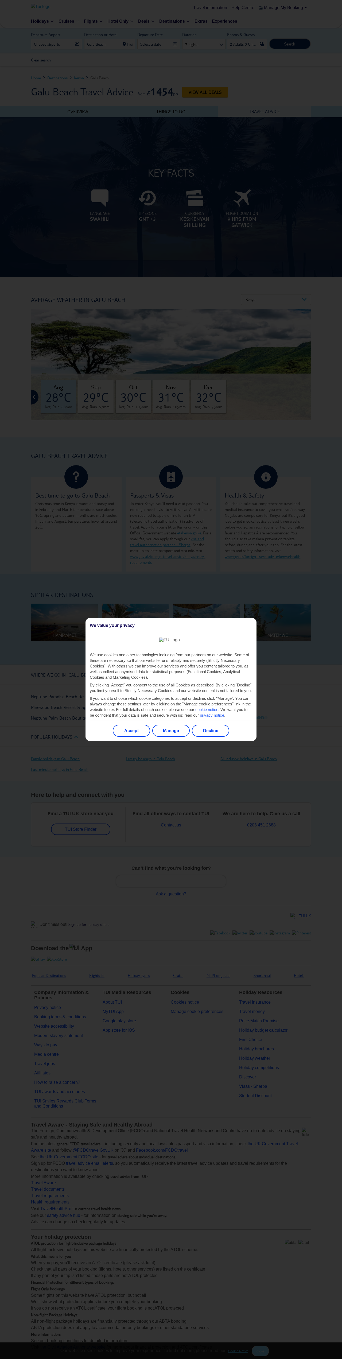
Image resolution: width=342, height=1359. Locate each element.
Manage (171, 730)
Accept (131, 730)
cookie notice (206, 709)
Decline (210, 730)
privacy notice (212, 715)
